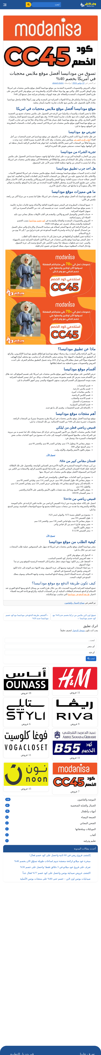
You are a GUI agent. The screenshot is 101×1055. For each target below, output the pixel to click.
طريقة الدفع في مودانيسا (79, 594)
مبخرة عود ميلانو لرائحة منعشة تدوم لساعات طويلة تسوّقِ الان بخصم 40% (52, 861)
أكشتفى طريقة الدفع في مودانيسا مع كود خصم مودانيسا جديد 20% (27, 616)
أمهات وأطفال (51, 811)
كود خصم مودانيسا (37, 220)
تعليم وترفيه (51, 840)
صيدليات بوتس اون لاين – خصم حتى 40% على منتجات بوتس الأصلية (55, 878)
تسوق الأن (50, 455)
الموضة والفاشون (51, 799)
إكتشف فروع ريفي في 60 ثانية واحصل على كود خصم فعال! (59, 855)
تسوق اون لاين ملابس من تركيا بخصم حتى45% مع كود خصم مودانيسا (74, 616)
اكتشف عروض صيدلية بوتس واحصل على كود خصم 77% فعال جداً (56, 873)
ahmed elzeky (58, 83)
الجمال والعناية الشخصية (51, 805)
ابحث (92, 658)
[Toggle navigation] (5, 5)
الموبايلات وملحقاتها (51, 829)
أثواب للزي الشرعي (81, 140)
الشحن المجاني (51, 823)
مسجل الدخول (78, 630)
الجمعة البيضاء (51, 817)
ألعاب (51, 835)
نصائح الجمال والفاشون (74, 603)
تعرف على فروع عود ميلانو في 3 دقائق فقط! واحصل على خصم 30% (55, 867)
